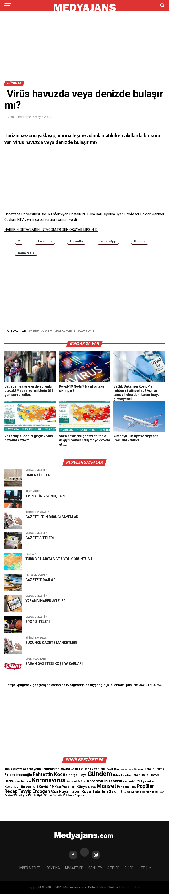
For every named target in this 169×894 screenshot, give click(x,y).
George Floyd (76, 775)
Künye (81, 786)
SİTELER (113, 868)
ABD (7, 769)
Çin (60, 795)
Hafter (155, 775)
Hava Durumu (23, 781)
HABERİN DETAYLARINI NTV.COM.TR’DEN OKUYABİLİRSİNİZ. (51, 229)
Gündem (100, 774)
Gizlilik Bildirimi (131, 887)
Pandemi (123, 787)
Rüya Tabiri (70, 791)
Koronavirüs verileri (21, 787)
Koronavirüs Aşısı (76, 781)
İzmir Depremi (76, 795)
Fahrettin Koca (49, 774)
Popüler (145, 786)
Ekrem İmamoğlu (18, 775)
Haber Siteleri (141, 775)
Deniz (35, 331)
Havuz (47, 331)
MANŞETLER (74, 868)
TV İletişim (20, 795)
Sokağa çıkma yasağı (144, 791)
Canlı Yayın (91, 769)
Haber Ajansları (122, 775)
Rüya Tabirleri (94, 791)
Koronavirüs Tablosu (104, 781)
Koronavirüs (65, 331)
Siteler (125, 791)
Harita (9, 781)
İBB (65, 795)
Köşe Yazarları (65, 787)
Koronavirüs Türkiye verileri (138, 781)
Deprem (138, 769)
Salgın (114, 791)
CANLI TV (95, 868)
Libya (92, 787)
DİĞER (129, 868)
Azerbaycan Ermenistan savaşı (46, 769)
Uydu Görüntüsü (47, 795)
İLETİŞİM (145, 868)
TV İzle (32, 795)
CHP (103, 769)
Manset (106, 786)
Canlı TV (77, 769)
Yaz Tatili (86, 331)
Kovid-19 (46, 787)
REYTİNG (53, 868)
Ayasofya (16, 769)
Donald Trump (154, 769)
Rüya (54, 791)
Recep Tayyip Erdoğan (27, 791)
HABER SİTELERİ (30, 868)
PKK (133, 787)
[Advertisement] (84, 48)
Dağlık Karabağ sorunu (120, 769)
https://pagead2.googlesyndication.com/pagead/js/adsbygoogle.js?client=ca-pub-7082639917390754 (84, 685)
